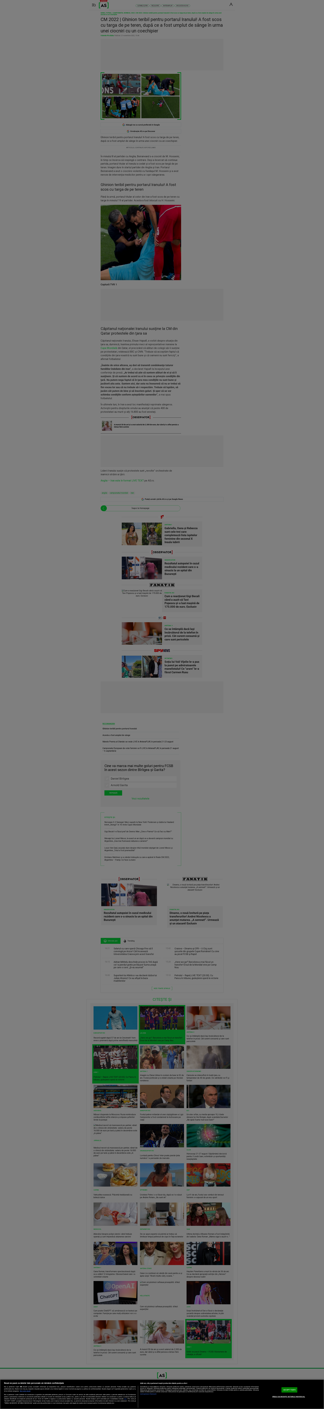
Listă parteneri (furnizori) (148, 1394)
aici (125, 1399)
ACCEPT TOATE (289, 1390)
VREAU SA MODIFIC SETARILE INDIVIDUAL (288, 1397)
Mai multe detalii (25, 1391)
